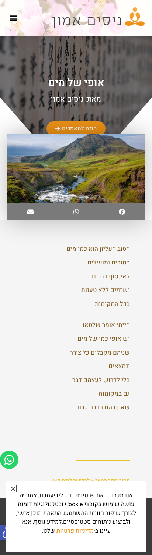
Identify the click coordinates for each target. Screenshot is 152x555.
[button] (13, 18)
